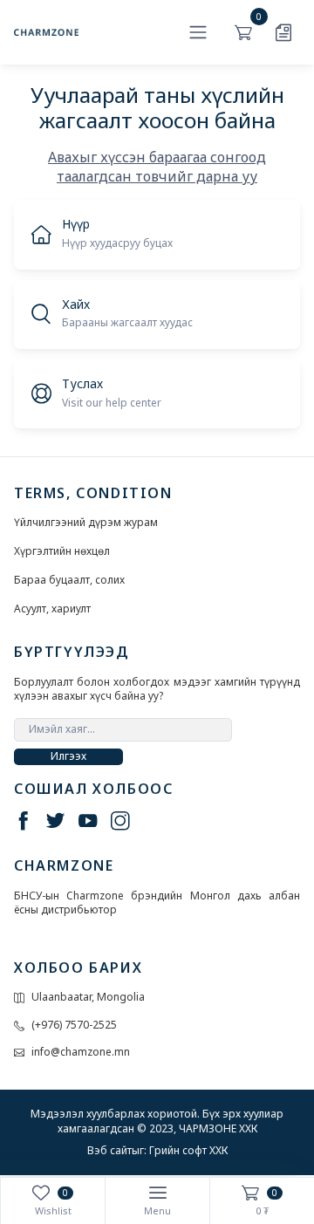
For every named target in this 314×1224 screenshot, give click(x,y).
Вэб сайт (109, 1150)
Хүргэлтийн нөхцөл (62, 551)
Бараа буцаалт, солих (69, 580)
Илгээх (68, 756)
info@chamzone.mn (80, 1052)
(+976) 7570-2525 (74, 1025)
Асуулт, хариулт (52, 609)
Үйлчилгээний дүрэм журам (86, 523)
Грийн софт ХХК (188, 1150)
